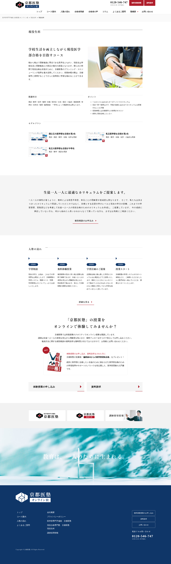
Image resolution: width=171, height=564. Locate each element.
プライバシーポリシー (56, 517)
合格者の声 (93, 12)
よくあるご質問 (119, 12)
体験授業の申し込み (44, 386)
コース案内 (51, 12)
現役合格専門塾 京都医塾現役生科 (58, 527)
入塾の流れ (65, 12)
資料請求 (149, 3)
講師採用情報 (52, 533)
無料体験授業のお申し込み (143, 513)
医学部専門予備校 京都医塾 (59, 521)
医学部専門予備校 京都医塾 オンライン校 (15, 17)
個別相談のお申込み (84, 221)
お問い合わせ (147, 12)
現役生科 (33, 17)
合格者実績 (79, 12)
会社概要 (51, 512)
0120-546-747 (119, 2)
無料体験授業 (136, 3)
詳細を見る (84, 302)
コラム (105, 12)
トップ (39, 12)
